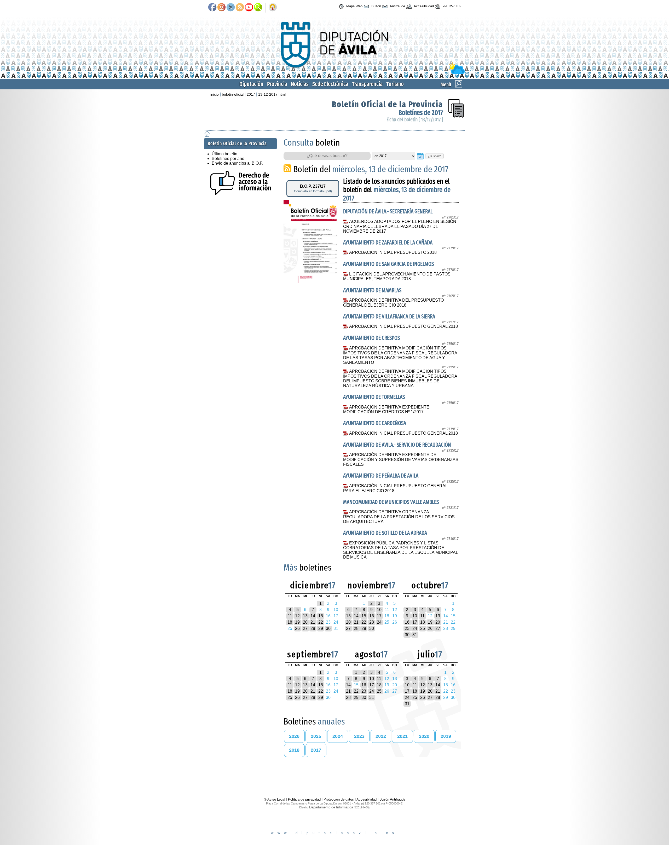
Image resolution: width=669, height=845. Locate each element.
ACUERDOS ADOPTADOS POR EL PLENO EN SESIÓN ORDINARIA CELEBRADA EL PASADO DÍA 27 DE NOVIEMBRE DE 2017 (399, 226)
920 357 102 (451, 6)
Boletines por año (228, 158)
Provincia (277, 84)
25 (422, 628)
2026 (294, 736)
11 (290, 616)
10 (379, 609)
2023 (359, 736)
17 (379, 616)
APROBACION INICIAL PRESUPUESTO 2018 (392, 252)
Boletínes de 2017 (421, 113)
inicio (214, 94)
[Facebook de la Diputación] (212, 8)
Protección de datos (339, 799)
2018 (294, 750)
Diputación (251, 84)
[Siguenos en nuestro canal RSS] (239, 8)
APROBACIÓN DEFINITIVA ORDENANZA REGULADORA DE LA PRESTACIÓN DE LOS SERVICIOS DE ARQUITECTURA (399, 517)
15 (320, 616)
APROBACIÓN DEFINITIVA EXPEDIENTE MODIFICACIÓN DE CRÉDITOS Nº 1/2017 (386, 409)
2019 (446, 736)
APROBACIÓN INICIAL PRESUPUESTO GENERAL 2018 (403, 326)
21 (312, 622)
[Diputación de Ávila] (334, 73)
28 (312, 628)
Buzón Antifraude (392, 799)
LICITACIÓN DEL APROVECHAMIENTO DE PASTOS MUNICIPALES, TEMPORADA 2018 (396, 276)
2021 (402, 736)
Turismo (395, 84)
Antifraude (397, 6)
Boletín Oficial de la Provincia (387, 104)
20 (305, 622)
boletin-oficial (233, 94)
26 (297, 628)
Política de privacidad (304, 799)
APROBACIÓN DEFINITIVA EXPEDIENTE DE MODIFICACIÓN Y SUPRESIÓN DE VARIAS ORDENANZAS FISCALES (400, 459)
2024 (337, 736)
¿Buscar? (434, 156)
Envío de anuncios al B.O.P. (237, 163)
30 (328, 628)
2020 (424, 736)
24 (379, 622)
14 (312, 616)
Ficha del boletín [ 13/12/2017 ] (415, 120)
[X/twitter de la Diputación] (230, 8)
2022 (381, 736)
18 (289, 622)
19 (297, 622)
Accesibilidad (423, 6)
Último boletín (224, 154)
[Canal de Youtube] (248, 8)
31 (414, 635)
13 (305, 616)
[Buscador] (258, 8)
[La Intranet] (272, 8)
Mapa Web (353, 6)
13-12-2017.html (272, 94)
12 (297, 616)
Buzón (375, 6)
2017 (251, 94)
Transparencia (367, 84)
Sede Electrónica (330, 84)
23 (371, 622)
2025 (316, 736)
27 (305, 628)
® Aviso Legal (275, 799)
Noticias (300, 84)
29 (320, 628)
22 (320, 622)
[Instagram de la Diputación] (221, 8)
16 (371, 616)
